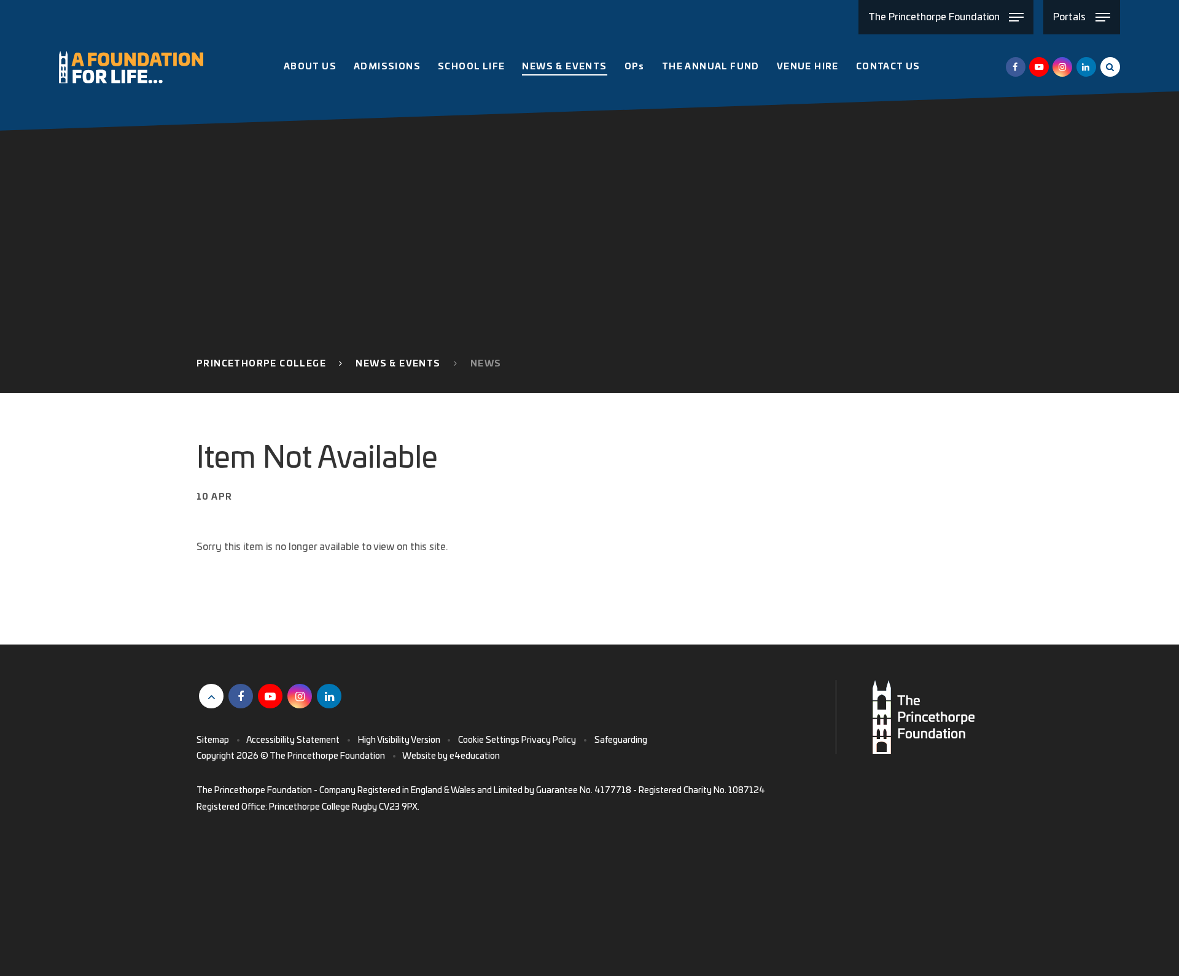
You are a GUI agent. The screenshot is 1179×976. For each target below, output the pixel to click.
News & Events (398, 364)
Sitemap (212, 740)
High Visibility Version (399, 740)
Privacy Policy (548, 740)
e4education (474, 756)
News (486, 364)
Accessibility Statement (293, 740)
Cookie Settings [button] (488, 740)
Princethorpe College (261, 364)
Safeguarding (620, 740)
